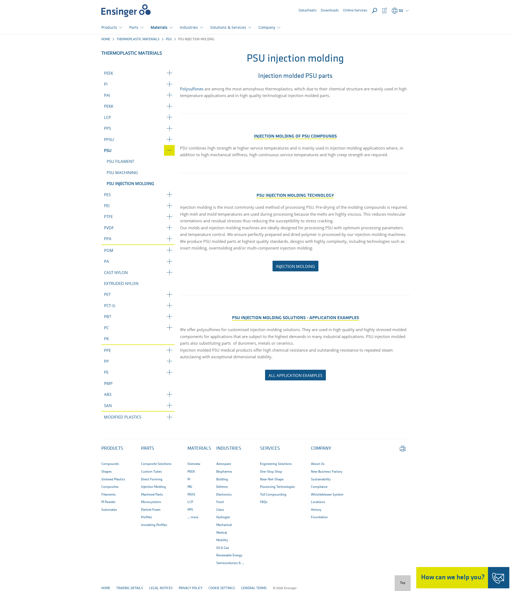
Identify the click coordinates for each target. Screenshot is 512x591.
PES (107, 194)
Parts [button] (133, 27)
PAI (107, 95)
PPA (107, 238)
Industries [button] (189, 27)
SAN (108, 405)
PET (107, 294)
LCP (107, 117)
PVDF (109, 227)
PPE (107, 350)
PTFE (108, 216)
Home (105, 39)
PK (106, 338)
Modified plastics (122, 417)
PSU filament (120, 161)
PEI (107, 205)
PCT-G (109, 305)
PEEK (108, 73)
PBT (107, 316)
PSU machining (122, 172)
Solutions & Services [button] (228, 27)
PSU (169, 39)
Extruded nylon (121, 283)
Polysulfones (191, 88)
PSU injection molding (130, 183)
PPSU (109, 139)
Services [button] (270, 448)
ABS (107, 394)
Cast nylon (116, 272)
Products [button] (109, 27)
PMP (108, 383)
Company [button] (266, 27)
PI (105, 84)
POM (108, 250)
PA (106, 261)
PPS (107, 128)
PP (106, 361)
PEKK (108, 106)
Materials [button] (159, 27)
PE (106, 372)
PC (106, 327)
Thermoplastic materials (138, 39)
